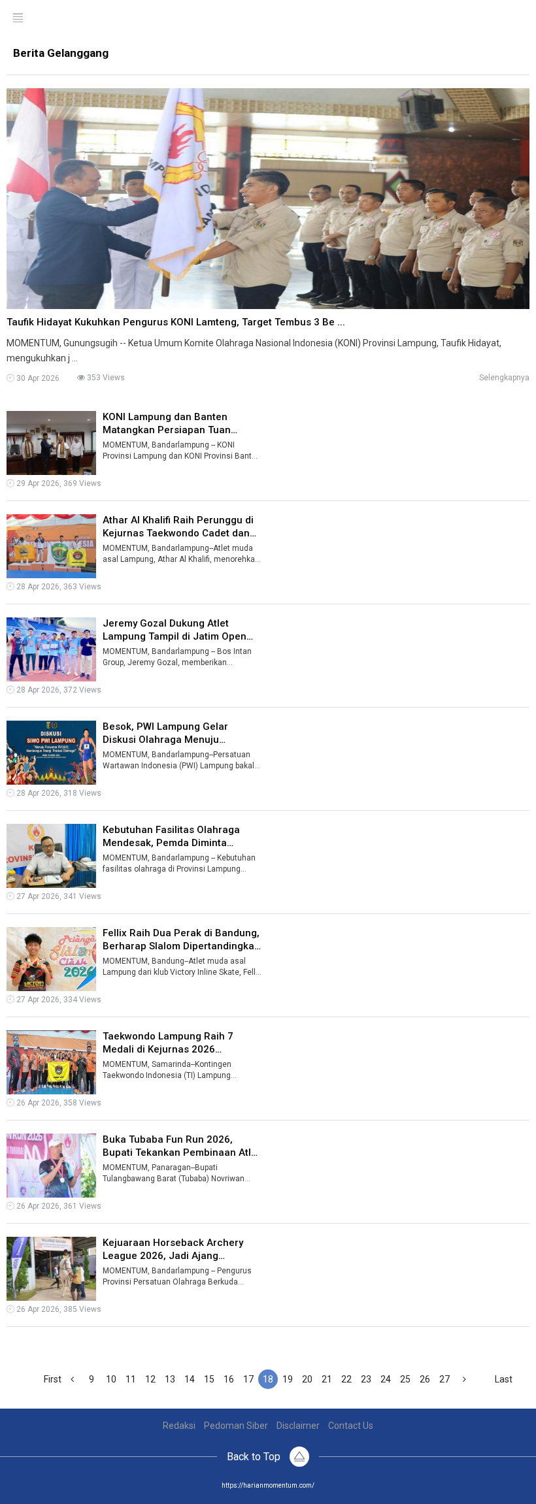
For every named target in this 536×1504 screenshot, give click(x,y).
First (52, 1379)
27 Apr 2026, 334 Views (57, 1000)
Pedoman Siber (236, 1425)
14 (189, 1379)
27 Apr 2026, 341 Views (57, 896)
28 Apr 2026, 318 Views (57, 793)
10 (111, 1379)
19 (287, 1379)
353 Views (105, 377)
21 (327, 1379)
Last (503, 1379)
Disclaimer (298, 1425)
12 (150, 1379)
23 (366, 1379)
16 (229, 1379)
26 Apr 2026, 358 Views (57, 1103)
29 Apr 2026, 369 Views (57, 483)
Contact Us (350, 1425)
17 (248, 1379)
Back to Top (255, 1456)
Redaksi (179, 1425)
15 (209, 1379)
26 (425, 1379)
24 (385, 1379)
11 (131, 1379)
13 (170, 1379)
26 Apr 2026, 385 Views (57, 1309)
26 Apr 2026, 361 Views (57, 1206)
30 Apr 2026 (36, 378)
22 (346, 1379)
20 (307, 1379)
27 (444, 1379)
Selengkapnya (504, 377)
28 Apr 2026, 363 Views (57, 587)
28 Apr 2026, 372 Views (57, 690)
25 (405, 1379)
